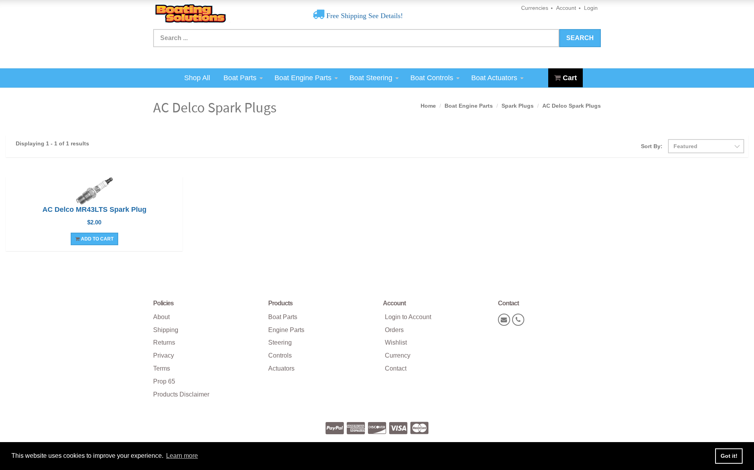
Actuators (281, 368)
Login (591, 8)
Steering (280, 342)
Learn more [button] (182, 455)
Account (566, 8)
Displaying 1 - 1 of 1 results (52, 143)
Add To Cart (96, 239)
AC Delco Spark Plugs (571, 106)
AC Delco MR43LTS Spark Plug (94, 209)
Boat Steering (371, 78)
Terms (161, 368)
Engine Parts (286, 330)
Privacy (163, 355)
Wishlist (396, 342)
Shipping (165, 330)
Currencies (534, 8)
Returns (164, 342)
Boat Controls (431, 78)
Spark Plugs (517, 106)
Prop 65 (164, 381)
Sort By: (651, 146)
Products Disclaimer (181, 394)
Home (428, 106)
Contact (395, 368)
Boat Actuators (494, 78)
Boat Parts (239, 78)
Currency (397, 355)
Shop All (197, 78)
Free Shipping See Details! (363, 16)
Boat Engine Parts (303, 78)
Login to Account (408, 317)
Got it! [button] (729, 456)
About (161, 317)
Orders (394, 330)
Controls (280, 355)
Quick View (94, 191)
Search (580, 38)
